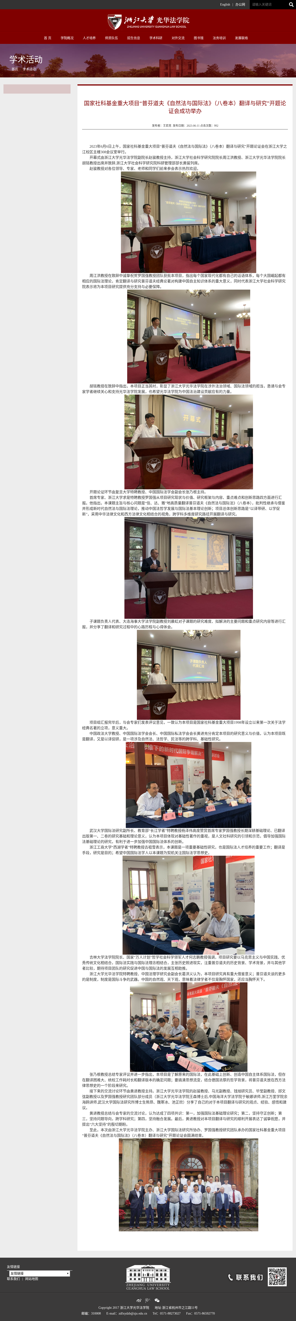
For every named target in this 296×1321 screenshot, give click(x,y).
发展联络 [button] (241, 38)
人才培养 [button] (89, 38)
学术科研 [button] (155, 38)
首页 (15, 69)
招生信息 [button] (133, 38)
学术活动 (29, 69)
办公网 (240, 4)
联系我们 (13, 1279)
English (225, 4)
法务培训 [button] (219, 38)
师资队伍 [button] (111, 38)
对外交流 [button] (178, 38)
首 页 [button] (47, 38)
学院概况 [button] (67, 38)
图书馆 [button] (199, 38)
